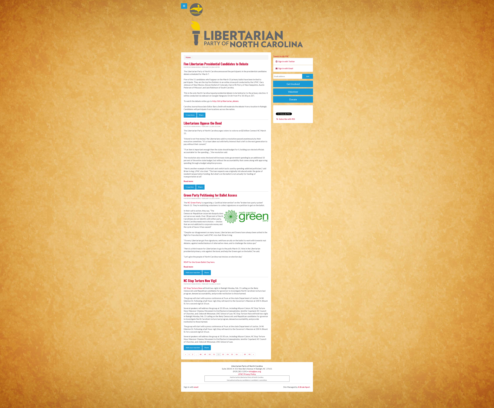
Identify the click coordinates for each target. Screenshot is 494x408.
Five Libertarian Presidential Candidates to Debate (216, 64)
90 (249, 354)
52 (218, 354)
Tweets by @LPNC (281, 56)
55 (232, 354)
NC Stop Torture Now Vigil (200, 280)
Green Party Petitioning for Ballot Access (210, 195)
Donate (293, 99)
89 (245, 354)
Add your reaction (193, 272)
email (196, 387)
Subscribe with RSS (287, 119)
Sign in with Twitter (286, 61)
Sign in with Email (285, 68)
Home (188, 57)
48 (200, 354)
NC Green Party (194, 202)
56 (236, 354)
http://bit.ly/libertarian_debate (225, 101)
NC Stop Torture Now (193, 288)
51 (214, 354)
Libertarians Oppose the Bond (203, 123)
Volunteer (293, 91)
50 (209, 354)
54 (227, 354)
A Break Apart (304, 387)
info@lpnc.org (255, 371)
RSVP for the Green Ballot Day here (199, 262)
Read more (188, 181)
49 (205, 354)
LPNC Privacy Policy (247, 374)
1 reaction (190, 187)
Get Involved (293, 84)
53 (223, 354)
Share (201, 115)
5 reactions (190, 115)
